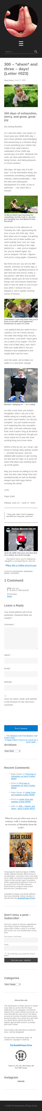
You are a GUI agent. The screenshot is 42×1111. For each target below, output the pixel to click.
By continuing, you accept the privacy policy (19, 954)
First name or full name (12, 936)
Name (7, 655)
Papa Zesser (9, 80)
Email (7, 668)
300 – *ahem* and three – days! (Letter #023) (20, 69)
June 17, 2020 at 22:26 (20, 590)
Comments (15, 573)
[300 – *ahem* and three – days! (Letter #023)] (21, 96)
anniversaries (18, 571)
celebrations (28, 571)
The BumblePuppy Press (21, 1045)
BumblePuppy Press (26, 898)
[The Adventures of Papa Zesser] (21, 35)
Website (8, 682)
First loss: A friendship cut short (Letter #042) (23, 776)
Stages (6, 573)
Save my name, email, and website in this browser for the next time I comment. (20, 702)
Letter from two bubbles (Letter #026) (23, 793)
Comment (9, 624)
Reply (9, 596)
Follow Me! (21, 1081)
